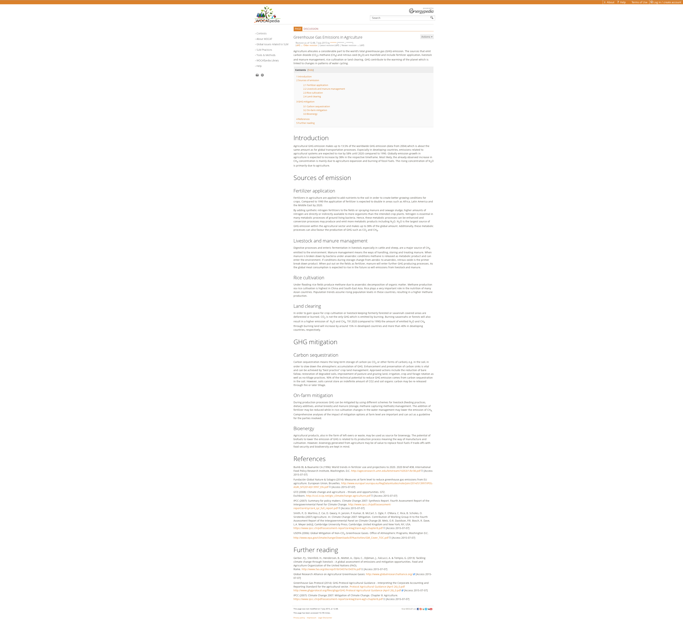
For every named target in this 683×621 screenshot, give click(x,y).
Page (298, 28)
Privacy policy (299, 618)
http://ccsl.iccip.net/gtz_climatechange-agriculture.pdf (338, 495)
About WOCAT (264, 39)
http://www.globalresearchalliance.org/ (389, 574)
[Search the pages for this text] (432, 17)
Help (259, 66)
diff (298, 45)
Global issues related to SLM (272, 44)
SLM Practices (264, 49)
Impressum (311, 618)
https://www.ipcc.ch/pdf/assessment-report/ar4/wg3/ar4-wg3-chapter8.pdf (338, 528)
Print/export (257, 75)
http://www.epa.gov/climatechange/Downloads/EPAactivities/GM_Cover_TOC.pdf (341, 537)
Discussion (311, 28)
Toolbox (262, 75)
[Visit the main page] (274, 13)
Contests (261, 33)
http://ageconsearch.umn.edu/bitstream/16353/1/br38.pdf (386, 470)
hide (310, 70)
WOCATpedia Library (267, 60)
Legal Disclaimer (325, 618)
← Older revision (309, 45)
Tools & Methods (266, 55)
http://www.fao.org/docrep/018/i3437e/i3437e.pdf (331, 569)
